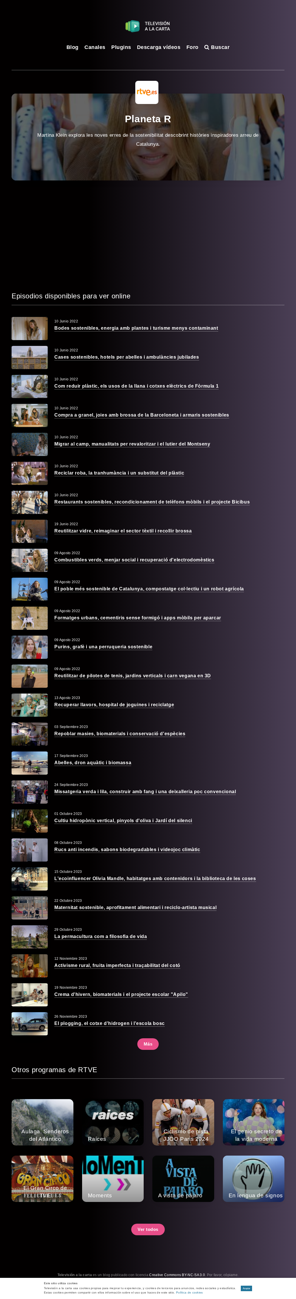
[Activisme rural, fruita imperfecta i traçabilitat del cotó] (30, 965)
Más (148, 1043)
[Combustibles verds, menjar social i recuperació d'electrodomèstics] (30, 560)
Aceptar (246, 1288)
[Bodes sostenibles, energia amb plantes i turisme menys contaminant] (30, 328)
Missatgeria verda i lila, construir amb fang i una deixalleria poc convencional (145, 791)
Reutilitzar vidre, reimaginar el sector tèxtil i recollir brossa (123, 530)
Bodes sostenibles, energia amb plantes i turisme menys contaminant (136, 328)
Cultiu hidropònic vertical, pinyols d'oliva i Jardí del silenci (123, 820)
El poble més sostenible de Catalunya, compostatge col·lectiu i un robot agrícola (149, 588)
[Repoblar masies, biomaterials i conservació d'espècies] (30, 734)
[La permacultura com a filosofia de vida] (30, 936)
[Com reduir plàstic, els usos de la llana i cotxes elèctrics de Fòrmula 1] (30, 386)
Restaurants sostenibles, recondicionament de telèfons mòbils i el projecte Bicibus (152, 501)
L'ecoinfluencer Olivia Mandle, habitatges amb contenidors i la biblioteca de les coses (155, 878)
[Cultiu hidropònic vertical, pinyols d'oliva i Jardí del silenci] (30, 821)
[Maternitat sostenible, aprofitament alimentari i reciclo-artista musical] (30, 907)
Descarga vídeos (159, 47)
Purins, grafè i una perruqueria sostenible (103, 646)
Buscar (220, 47)
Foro (192, 47)
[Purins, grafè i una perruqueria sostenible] (30, 647)
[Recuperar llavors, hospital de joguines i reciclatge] (30, 705)
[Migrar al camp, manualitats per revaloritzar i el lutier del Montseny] (30, 444)
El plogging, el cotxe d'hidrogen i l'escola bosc (109, 1023)
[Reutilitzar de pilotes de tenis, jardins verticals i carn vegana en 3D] (30, 676)
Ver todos (148, 1229)
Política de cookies (189, 1292)
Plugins (121, 47)
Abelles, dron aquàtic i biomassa (92, 762)
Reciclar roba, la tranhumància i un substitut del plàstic (119, 472)
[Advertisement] (148, 235)
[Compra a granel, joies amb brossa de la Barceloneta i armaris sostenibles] (30, 415)
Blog (72, 47)
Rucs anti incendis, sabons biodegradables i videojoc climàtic (127, 849)
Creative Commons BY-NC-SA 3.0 (177, 1275)
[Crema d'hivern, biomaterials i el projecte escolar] (30, 994)
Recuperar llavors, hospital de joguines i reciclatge (114, 704)
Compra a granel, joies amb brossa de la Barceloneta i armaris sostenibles (141, 415)
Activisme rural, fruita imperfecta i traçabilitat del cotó (117, 965)
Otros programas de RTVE (54, 1070)
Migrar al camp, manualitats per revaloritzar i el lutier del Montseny (132, 443)
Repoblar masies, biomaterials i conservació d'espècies (119, 733)
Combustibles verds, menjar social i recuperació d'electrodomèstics (134, 559)
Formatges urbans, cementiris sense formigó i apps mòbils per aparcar (137, 617)
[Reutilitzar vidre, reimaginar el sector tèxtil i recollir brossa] (30, 531)
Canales (95, 47)
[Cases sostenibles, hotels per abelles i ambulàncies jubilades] (30, 357)
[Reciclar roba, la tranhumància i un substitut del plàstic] (30, 473)
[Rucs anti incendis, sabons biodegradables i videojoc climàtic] (30, 850)
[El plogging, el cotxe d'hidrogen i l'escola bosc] (30, 1023)
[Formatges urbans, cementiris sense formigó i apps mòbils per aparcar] (30, 618)
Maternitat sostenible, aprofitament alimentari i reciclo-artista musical (135, 907)
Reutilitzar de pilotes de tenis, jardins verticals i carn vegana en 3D (132, 675)
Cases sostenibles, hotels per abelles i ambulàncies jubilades (126, 357)
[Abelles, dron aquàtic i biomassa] (30, 763)
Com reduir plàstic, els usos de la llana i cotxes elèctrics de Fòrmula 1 (136, 386)
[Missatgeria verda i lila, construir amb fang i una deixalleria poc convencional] (30, 792)
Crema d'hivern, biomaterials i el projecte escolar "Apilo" (121, 994)
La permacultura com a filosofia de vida (100, 936)
